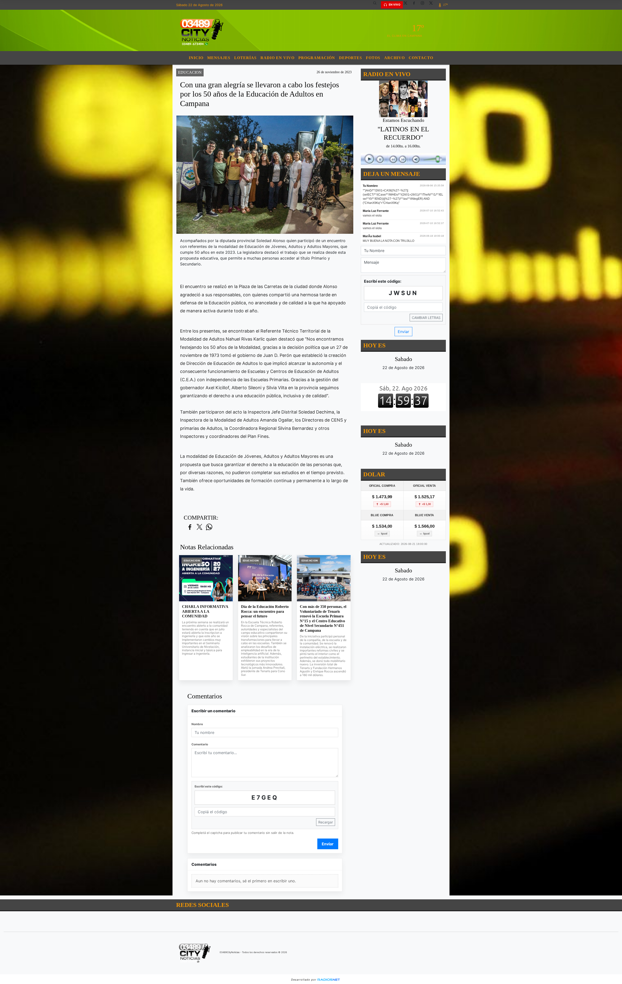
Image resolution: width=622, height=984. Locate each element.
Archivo (394, 58)
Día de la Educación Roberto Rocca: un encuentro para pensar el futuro (265, 611)
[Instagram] (424, 5)
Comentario (199, 744)
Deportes (350, 58)
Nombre (197, 724)
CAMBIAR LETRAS (426, 318)
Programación (316, 58)
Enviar (328, 843)
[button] (376, 5)
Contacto (421, 58)
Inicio (196, 58)
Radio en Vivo (277, 58)
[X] (407, 5)
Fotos (373, 58)
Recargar (325, 822)
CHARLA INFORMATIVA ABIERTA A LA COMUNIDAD (205, 611)
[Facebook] (416, 5)
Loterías (245, 58)
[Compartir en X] (199, 527)
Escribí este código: (209, 786)
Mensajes (218, 58)
